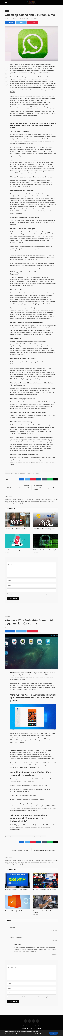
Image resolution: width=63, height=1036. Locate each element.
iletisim (38, 1028)
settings (44, 1033)
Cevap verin (54, 930)
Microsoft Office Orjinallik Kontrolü (15, 911)
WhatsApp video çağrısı (33, 473)
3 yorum (21, 627)
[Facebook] (6, 68)
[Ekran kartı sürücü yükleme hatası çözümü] (45, 902)
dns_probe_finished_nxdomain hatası (44, 890)
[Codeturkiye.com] (31, 2)
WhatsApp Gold (9, 473)
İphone (28, 1026)
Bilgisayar (25, 1028)
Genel (8, 1026)
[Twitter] (6, 72)
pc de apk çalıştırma (10, 836)
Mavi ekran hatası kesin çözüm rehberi (17, 890)
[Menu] (6, 2)
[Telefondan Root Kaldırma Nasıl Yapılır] (45, 541)
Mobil (6, 11)
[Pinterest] (6, 79)
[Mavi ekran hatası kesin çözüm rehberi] (17, 880)
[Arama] (57, 2)
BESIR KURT (8, 18)
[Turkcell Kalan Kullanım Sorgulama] (45, 520)
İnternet (41, 1026)
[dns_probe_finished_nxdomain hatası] (45, 880)
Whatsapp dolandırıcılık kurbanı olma (21, 471)
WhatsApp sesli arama (20, 473)
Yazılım (32, 1028)
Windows (7, 616)
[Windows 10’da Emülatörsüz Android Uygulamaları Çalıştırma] (31, 651)
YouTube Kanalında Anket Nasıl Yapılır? (44, 850)
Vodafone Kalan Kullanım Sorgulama (16, 529)
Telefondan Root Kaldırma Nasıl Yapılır (45, 550)
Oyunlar (52, 1026)
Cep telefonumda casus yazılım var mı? (17, 550)
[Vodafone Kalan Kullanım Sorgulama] (17, 520)
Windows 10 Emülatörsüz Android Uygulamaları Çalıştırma (31, 836)
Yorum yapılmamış (24, 18)
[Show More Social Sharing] (39, 22)
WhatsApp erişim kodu (47, 471)
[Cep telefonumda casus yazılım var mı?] (17, 541)
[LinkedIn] (6, 75)
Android (22, 1026)
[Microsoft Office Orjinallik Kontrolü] (17, 902)
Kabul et (53, 1033)
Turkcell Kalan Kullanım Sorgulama (44, 529)
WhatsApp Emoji (36, 471)
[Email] (6, 83)
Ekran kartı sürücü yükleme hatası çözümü (43, 911)
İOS (47, 1026)
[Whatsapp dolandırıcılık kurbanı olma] (31, 43)
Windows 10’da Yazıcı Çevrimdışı (20, 850)
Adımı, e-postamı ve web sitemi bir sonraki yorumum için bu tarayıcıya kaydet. (29, 594)
